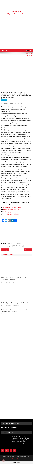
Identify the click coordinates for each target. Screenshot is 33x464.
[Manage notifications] (3, 460)
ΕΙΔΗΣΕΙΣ (4, 100)
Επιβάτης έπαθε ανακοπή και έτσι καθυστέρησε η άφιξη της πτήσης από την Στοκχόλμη (15, 310)
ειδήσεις (10, 243)
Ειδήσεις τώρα (7, 246)
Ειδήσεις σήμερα (20, 243)
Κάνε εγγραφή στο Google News (12, 207)
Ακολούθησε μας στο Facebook (12, 212)
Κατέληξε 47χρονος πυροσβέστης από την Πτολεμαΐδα (15, 303)
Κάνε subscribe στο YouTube (11, 209)
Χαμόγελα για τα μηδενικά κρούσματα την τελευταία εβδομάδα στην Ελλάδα (6, 250)
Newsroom (20, 103)
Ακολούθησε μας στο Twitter (11, 214)
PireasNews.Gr (16, 11)
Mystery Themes (16, 459)
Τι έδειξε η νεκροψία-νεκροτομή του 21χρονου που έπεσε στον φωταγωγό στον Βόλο (16, 278)
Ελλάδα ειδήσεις (18, 246)
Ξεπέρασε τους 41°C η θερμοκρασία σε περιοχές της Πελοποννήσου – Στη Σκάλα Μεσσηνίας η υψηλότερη (20, 439)
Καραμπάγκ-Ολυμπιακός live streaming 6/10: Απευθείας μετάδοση (28, 250)
